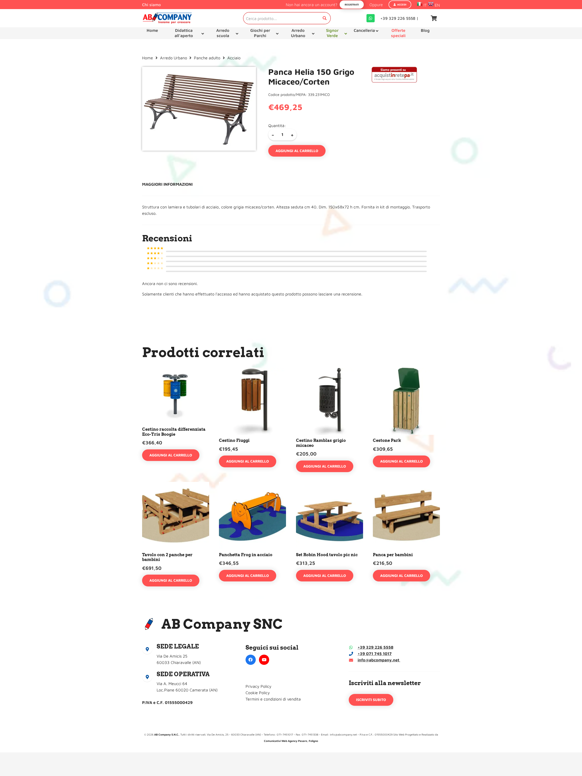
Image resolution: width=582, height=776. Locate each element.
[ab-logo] (167, 18)
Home (147, 57)
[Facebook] (251, 660)
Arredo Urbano (173, 57)
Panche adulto (207, 57)
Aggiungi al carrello (297, 151)
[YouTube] (264, 660)
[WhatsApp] (370, 18)
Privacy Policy (258, 686)
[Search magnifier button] (324, 18)
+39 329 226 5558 (375, 647)
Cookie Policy (258, 692)
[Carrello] (434, 18)
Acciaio (234, 57)
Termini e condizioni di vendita (273, 699)
